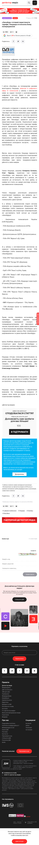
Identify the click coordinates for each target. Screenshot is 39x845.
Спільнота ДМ (19, 599)
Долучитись (19, 474)
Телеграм (29, 727)
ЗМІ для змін (6, 692)
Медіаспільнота (7, 18)
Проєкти (5, 682)
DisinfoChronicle (7, 700)
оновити (33, 551)
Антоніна (5, 708)
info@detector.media (10, 773)
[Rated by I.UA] (27, 816)
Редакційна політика (8, 723)
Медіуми (4, 717)
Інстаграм (29, 730)
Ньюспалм (5, 715)
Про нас (5, 720)
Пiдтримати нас (24, 751)
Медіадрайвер (6, 696)
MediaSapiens (6, 687)
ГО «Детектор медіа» (8, 710)
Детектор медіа (7, 685)
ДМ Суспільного (7, 690)
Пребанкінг (5, 694)
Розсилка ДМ (6, 740)
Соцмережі (30, 720)
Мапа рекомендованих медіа (11, 713)
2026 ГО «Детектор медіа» (12, 775)
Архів (3, 742)
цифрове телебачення (10, 511)
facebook (28, 723)
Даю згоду (20, 841)
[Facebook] (13, 41)
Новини (15, 18)
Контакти (5, 734)
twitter (28, 725)
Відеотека (5, 702)
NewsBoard (5, 698)
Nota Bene (7, 513)
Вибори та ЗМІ (6, 704)
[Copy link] (23, 41)
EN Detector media (8, 706)
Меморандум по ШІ (8, 727)
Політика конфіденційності (10, 725)
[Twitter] (18, 41)
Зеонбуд (30, 511)
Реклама (5, 732)
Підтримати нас (7, 736)
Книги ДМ (5, 730)
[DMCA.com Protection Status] (12, 816)
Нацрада (22, 511)
